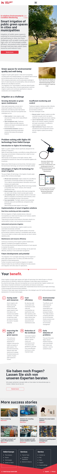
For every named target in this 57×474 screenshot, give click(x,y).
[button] (35, 2)
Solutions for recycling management (26, 419)
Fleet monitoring (6, 419)
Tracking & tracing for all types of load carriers (8, 440)
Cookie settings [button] (43, 465)
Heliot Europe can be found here (17, 164)
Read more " (4, 420)
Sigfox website (31, 166)
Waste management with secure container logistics (27, 440)
